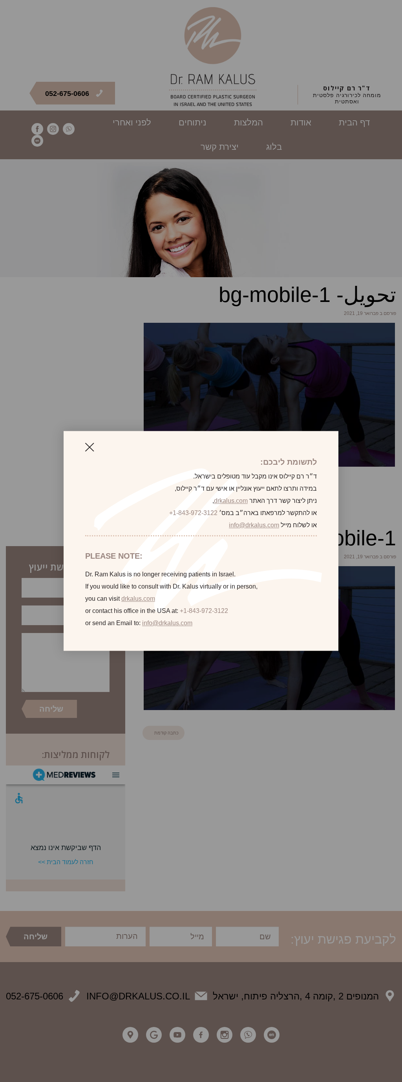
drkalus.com (231, 500)
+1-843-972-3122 (193, 513)
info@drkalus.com (254, 525)
